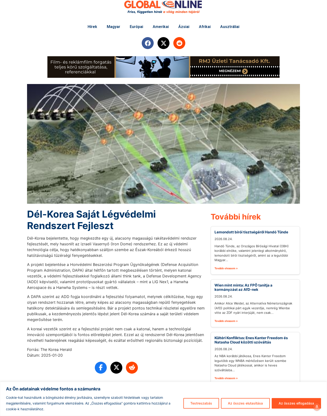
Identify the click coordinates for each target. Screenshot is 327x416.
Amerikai (161, 26)
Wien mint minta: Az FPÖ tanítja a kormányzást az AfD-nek (243, 287)
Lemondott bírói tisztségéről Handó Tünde (251, 232)
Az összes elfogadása (296, 403)
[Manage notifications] (317, 406)
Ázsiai (183, 26)
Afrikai (205, 26)
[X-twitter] (163, 43)
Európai (136, 26)
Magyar (113, 26)
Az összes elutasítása (245, 403)
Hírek (92, 26)
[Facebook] (148, 43)
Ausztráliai (229, 26)
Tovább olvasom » (226, 268)
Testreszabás (201, 403)
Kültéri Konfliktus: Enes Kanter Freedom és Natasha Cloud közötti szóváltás (251, 340)
